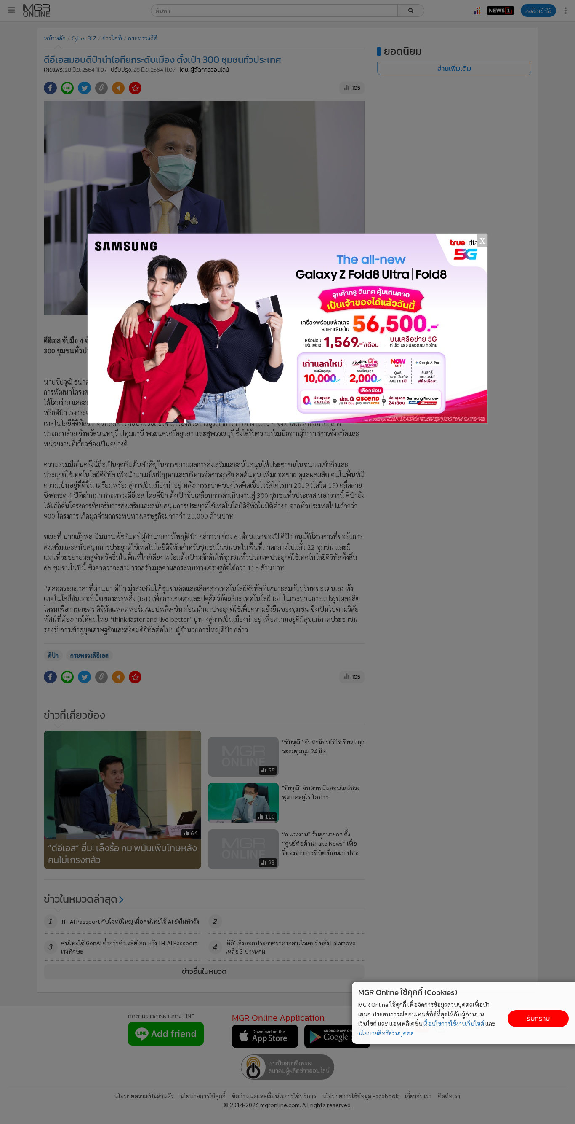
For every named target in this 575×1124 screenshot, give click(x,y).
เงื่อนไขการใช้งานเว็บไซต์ (453, 1023)
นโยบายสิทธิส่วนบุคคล (386, 1033)
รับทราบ (538, 1018)
